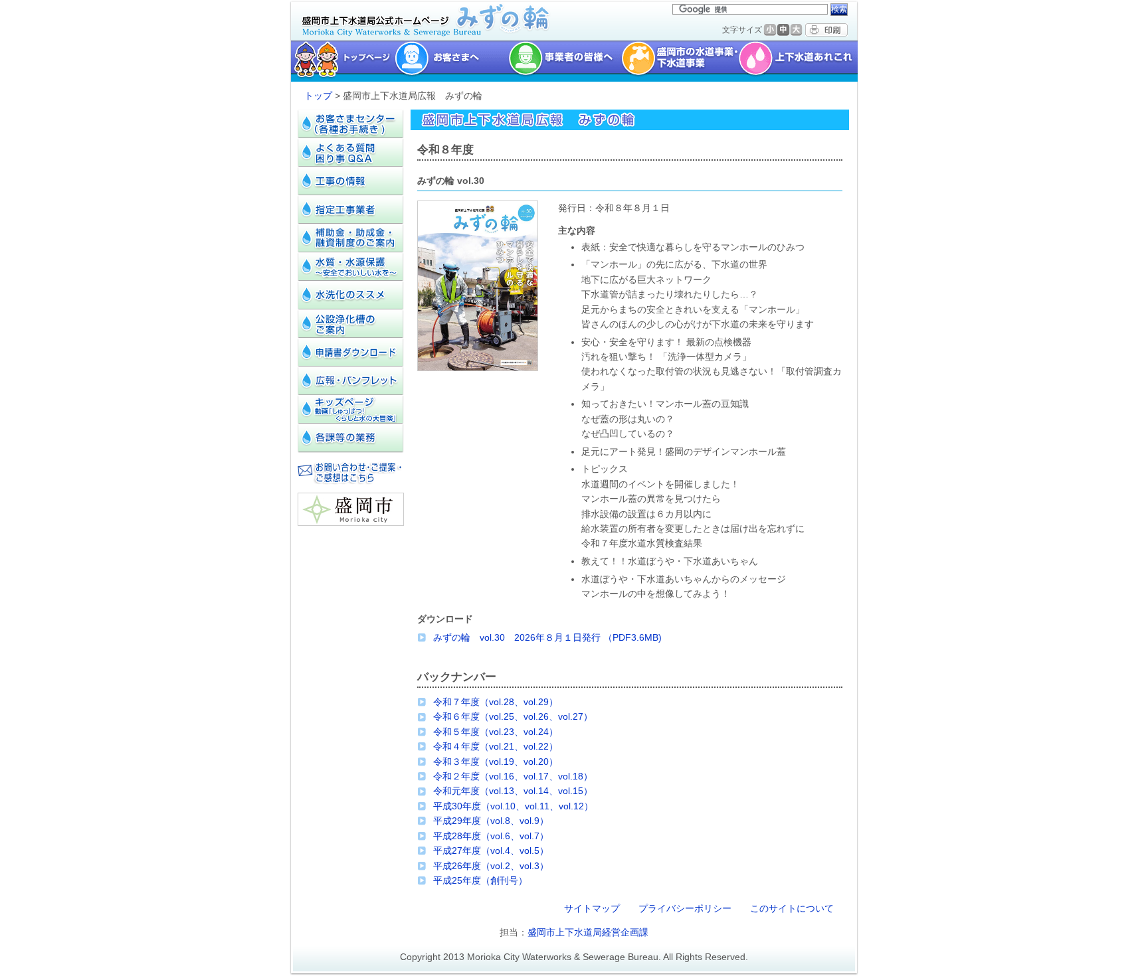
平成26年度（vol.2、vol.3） (491, 865)
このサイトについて (792, 908)
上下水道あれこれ (799, 61)
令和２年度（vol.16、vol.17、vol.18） (513, 776)
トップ (318, 95)
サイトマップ (592, 908)
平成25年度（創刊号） (480, 880)
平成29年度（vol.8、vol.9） (491, 820)
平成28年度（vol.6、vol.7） (491, 836)
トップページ (341, 61)
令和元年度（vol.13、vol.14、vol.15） (513, 790)
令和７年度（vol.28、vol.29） (495, 701)
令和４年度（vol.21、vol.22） (495, 746)
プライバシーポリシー (684, 908)
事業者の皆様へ (564, 61)
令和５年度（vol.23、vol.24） (495, 731)
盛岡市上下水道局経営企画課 (587, 932)
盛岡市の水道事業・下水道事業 (680, 61)
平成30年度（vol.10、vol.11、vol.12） (513, 806)
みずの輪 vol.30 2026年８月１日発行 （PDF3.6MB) (547, 637)
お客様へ (451, 61)
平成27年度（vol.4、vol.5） (491, 850)
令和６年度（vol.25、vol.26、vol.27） (513, 716)
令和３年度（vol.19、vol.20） (495, 761)
